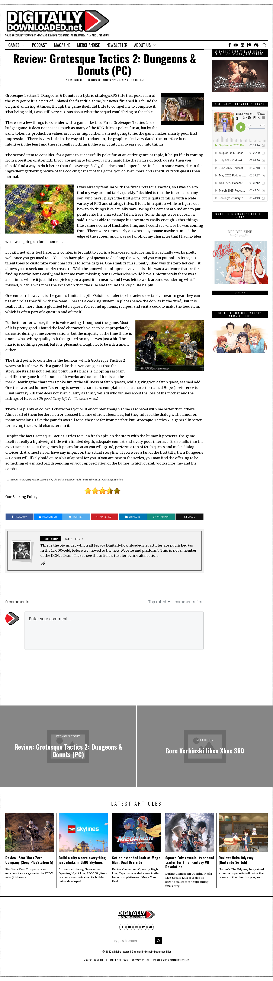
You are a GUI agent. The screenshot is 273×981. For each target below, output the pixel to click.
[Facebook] (229, 45)
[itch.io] (242, 45)
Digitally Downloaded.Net (158, 951)
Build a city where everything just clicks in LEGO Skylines (82, 860)
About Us (142, 45)
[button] (158, 940)
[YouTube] (235, 45)
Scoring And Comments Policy (170, 960)
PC (114, 80)
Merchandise (88, 45)
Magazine (62, 45)
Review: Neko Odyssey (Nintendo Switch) (236, 860)
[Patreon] (249, 45)
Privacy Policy (140, 960)
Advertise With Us (95, 960)
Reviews (123, 80)
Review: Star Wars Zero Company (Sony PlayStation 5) (29, 860)
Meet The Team (119, 960)
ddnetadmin (75, 80)
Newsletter (117, 45)
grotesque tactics (99, 80)
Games (14, 45)
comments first (189, 601)
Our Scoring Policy (21, 497)
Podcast (39, 45)
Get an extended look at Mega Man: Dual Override (136, 860)
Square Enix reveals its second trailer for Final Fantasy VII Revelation (189, 862)
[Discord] (256, 45)
